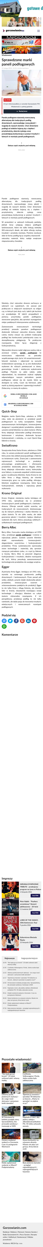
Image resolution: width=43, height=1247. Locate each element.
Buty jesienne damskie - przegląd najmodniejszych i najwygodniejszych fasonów (24, 1009)
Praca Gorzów (25, 1235)
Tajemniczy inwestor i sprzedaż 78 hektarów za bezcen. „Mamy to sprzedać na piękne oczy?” (22, 979)
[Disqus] (21, 668)
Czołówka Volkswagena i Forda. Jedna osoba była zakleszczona (23, 968)
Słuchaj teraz (23, 111)
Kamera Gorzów (31, 1232)
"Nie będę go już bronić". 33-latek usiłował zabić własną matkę (22, 963)
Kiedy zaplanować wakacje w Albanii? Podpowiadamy (19, 1004)
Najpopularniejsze (29, 958)
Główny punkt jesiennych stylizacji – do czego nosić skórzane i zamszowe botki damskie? (24, 974)
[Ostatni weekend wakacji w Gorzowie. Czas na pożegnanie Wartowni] (11, 1134)
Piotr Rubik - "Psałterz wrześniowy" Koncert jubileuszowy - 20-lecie (29, 904)
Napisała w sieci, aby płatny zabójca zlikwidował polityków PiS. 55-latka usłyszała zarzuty (23, 989)
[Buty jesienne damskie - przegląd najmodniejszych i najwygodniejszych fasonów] (32, 1157)
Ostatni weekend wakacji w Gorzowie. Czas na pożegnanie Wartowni (21, 994)
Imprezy (7, 878)
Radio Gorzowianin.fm (10, 1235)
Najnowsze (10, 958)
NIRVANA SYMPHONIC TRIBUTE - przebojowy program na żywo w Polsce (30, 886)
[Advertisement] (21, 174)
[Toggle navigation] (38, 31)
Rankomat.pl (21, 1237)
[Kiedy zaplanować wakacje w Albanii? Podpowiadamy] (11, 1157)
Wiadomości (7, 55)
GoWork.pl (12, 1237)
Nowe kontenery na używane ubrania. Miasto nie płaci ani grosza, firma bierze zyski (23, 999)
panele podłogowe (28, 353)
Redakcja (6, 1232)
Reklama (14, 1232)
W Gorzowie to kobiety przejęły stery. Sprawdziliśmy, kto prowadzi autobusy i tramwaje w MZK (24, 984)
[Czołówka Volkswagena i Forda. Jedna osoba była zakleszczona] (32, 1068)
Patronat (21, 1232)
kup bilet (35, 895)
